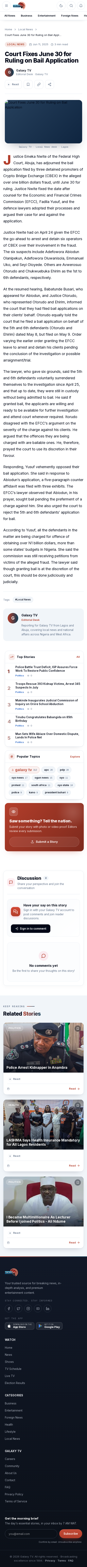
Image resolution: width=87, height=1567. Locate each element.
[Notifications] (81, 6)
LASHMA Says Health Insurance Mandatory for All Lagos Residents (43, 1142)
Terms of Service (16, 1501)
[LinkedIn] (47, 1308)
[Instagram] (28, 1308)
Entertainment (46, 15)
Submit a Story (47, 842)
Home (8, 29)
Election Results (15, 1383)
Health (9, 1424)
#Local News (23, 599)
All (78, 656)
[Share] (49, 84)
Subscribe (71, 1533)
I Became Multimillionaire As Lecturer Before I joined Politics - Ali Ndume (38, 1219)
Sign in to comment (33, 928)
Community (12, 1466)
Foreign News (69, 15)
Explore (75, 756)
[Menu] (6, 5)
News (8, 1354)
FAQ (7, 1487)
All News (9, 15)
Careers (10, 1459)
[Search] (71, 5)
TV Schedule (13, 1368)
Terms (61, 1560)
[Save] (28, 84)
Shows (9, 1361)
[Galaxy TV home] (19, 5)
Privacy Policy (14, 1494)
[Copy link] (38, 84)
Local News (25, 29)
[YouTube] (38, 1308)
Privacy (50, 1560)
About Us (11, 1473)
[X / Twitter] (18, 1308)
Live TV (10, 1376)
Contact (10, 1480)
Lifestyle (10, 1431)
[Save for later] (77, 1028)
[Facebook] (9, 1308)
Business (26, 15)
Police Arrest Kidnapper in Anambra (36, 1068)
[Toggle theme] (61, 5)
